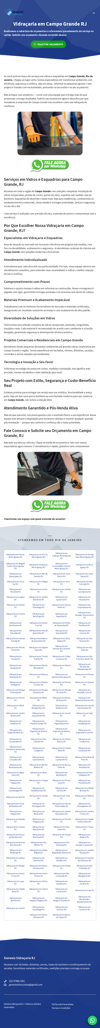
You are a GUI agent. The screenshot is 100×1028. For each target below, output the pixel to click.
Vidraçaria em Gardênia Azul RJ (38, 789)
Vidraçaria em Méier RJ (38, 698)
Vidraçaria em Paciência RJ (84, 624)
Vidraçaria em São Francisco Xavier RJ (84, 657)
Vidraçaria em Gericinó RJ (38, 859)
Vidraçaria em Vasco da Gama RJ (38, 866)
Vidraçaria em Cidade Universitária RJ (84, 820)
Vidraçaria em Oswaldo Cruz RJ (84, 691)
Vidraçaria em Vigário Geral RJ (38, 648)
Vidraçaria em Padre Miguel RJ (38, 851)
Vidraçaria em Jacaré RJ (61, 714)
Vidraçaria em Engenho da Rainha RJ (61, 731)
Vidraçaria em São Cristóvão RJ (84, 866)
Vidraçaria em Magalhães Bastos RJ (61, 851)
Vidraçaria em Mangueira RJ (84, 874)
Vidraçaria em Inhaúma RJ (16, 722)
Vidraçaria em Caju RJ (84, 890)
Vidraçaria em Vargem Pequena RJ (38, 899)
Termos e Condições (61, 1008)
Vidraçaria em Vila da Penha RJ (15, 648)
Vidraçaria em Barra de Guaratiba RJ (38, 639)
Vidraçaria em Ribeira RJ (84, 797)
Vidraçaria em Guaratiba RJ (61, 631)
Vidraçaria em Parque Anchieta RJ (38, 691)
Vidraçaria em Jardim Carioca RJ (84, 812)
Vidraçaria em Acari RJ (38, 773)
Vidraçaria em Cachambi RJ (61, 758)
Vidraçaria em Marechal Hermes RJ (84, 698)
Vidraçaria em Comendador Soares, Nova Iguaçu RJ (61, 566)
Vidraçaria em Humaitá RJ (84, 598)
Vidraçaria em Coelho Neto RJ (61, 749)
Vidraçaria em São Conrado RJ (84, 582)
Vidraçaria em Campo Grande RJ (15, 639)
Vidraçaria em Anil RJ (15, 797)
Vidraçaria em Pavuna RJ (84, 683)
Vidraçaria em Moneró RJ (38, 812)
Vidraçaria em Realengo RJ (16, 851)
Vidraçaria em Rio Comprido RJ (61, 874)
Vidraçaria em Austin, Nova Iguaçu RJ (38, 565)
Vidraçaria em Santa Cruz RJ (38, 624)
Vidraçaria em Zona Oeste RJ (84, 574)
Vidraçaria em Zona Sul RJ (15, 582)
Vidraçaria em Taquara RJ (16, 781)
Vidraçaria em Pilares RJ (84, 675)
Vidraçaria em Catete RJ (15, 615)
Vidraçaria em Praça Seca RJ (61, 781)
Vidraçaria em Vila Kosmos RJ (84, 639)
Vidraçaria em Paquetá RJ (16, 812)
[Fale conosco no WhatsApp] (92, 1020)
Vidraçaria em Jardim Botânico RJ (38, 598)
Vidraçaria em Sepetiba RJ (61, 615)
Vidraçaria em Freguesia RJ (38, 820)
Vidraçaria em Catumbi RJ (61, 890)
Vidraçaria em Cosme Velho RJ (61, 606)
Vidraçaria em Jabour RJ (15, 859)
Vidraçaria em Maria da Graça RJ (61, 698)
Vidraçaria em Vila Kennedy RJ (61, 843)
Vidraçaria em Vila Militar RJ (38, 843)
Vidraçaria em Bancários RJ (38, 828)
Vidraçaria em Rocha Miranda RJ (38, 666)
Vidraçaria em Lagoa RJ (15, 598)
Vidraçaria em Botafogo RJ (38, 615)
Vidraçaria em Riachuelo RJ (16, 675)
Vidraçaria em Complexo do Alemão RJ (15, 749)
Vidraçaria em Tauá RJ (61, 797)
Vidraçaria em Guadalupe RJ (84, 722)
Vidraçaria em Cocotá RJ (61, 820)
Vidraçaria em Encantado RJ (15, 740)
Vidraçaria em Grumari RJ (61, 908)
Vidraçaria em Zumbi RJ (38, 797)
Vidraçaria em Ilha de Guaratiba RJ (38, 631)
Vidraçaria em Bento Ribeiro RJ (38, 766)
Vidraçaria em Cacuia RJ (15, 828)
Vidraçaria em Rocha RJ (61, 666)
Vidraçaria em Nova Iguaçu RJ (84, 565)
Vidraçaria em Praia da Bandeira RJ (15, 804)
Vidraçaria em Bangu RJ (15, 866)
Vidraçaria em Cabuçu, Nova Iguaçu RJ (61, 555)
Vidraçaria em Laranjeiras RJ (84, 590)
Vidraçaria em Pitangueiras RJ (84, 804)
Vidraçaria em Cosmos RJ (84, 631)
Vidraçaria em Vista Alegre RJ (61, 639)
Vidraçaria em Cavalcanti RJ (84, 749)
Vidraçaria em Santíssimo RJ (15, 624)
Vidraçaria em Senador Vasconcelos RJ (84, 615)
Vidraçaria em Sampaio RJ (16, 666)
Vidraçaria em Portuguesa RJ (38, 804)
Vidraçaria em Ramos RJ (38, 675)
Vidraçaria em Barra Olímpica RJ (38, 915)
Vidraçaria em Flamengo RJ (38, 606)
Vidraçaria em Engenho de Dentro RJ (38, 731)
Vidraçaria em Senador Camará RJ (84, 843)
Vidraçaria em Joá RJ (15, 908)
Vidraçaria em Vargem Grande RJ (61, 899)
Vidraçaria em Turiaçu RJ (16, 657)
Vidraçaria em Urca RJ (61, 582)
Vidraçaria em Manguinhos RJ (38, 706)
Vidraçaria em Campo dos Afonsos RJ (84, 859)
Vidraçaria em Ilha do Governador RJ (61, 804)
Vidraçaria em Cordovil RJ (84, 740)
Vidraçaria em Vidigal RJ (38, 582)
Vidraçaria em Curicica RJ (61, 789)
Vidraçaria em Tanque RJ (38, 781)
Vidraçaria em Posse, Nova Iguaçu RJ (15, 555)
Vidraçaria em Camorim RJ (84, 908)
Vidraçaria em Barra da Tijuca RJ (61, 915)
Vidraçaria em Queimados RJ (15, 574)
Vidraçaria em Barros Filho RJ (61, 766)
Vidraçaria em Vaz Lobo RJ (84, 648)
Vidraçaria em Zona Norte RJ (61, 574)
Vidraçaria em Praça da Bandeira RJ (15, 835)
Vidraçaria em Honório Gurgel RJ (38, 722)
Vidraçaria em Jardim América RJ (15, 714)
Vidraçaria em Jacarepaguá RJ (15, 789)
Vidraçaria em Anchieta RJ (84, 766)
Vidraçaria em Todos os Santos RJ (61, 657)
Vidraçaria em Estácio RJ (84, 882)
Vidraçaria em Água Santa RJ (15, 773)
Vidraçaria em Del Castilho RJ (38, 740)
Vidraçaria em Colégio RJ (38, 749)
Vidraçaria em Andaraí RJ (84, 835)
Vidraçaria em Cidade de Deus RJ (84, 789)
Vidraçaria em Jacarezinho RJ (38, 714)
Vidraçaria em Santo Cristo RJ (15, 874)
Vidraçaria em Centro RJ (38, 890)
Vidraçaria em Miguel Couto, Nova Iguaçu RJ (15, 566)
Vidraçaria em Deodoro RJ (61, 859)
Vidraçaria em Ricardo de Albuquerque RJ (84, 666)
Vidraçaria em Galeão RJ (15, 820)
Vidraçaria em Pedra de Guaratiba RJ (61, 624)
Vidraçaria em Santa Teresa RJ (38, 874)
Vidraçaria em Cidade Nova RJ (15, 890)
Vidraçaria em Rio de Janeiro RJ (39, 574)
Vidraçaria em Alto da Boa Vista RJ (15, 843)
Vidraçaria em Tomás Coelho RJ (38, 657)
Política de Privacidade (62, 1004)
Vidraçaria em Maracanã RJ (38, 835)
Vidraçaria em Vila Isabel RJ (61, 828)
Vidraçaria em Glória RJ (39, 882)
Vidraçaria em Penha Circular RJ (38, 683)
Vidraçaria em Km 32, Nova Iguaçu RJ (38, 555)
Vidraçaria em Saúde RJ (61, 866)
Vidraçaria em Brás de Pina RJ (84, 758)
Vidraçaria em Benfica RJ (16, 899)
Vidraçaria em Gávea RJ (15, 606)
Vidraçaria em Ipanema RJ (61, 598)
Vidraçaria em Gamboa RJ (61, 882)
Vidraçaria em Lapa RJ (15, 882)
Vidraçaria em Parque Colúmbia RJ (15, 691)
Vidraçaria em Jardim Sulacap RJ (84, 851)
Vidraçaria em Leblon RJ (61, 590)
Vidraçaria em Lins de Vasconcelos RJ (84, 706)
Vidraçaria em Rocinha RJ (16, 590)
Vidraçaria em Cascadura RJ (16, 758)
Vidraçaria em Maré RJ (15, 706)
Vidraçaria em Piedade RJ (16, 683)
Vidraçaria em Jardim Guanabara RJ (61, 812)
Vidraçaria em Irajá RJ (84, 714)
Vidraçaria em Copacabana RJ (84, 606)
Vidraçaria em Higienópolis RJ (61, 722)
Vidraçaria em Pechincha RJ (84, 781)
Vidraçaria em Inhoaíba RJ (16, 631)
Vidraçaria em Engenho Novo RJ (15, 731)
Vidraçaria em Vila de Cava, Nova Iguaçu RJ (84, 555)
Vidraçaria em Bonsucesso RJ (15, 766)
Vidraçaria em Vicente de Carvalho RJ (61, 648)
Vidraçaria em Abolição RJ (61, 773)
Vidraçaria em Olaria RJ (15, 698)
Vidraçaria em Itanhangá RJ (38, 908)
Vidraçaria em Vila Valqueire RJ (84, 773)
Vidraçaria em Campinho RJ (38, 758)
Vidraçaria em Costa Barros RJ (61, 740)
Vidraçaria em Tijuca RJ (84, 828)
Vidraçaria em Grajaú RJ (61, 835)
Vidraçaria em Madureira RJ (61, 706)
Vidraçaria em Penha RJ (61, 683)
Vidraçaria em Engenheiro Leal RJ (84, 731)
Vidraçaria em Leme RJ (38, 590)
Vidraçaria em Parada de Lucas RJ (61, 691)
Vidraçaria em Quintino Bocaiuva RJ (61, 675)
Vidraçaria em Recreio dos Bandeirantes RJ (84, 899)
